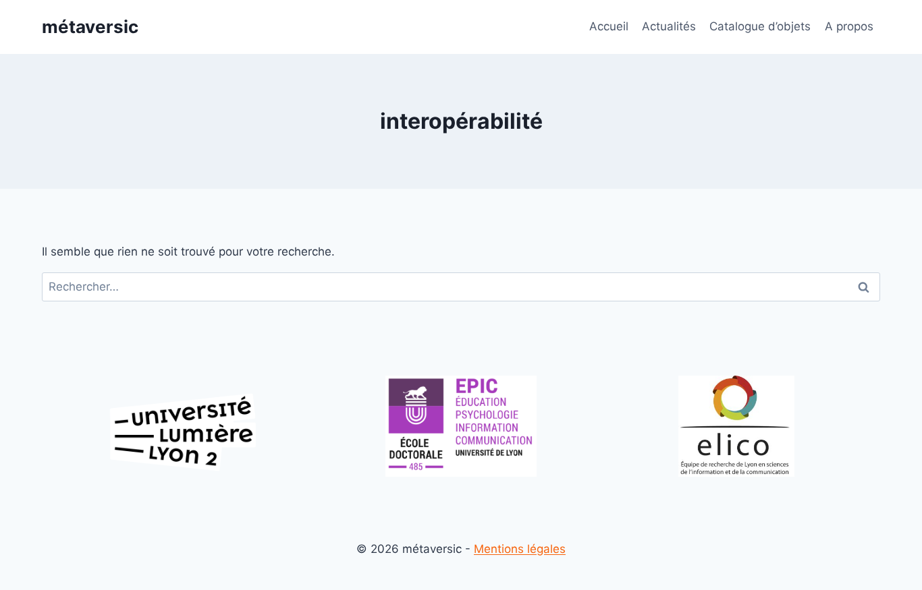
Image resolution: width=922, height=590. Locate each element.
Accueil (608, 26)
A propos (849, 26)
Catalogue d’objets (760, 26)
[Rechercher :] (461, 286)
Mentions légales (520, 549)
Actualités (669, 26)
